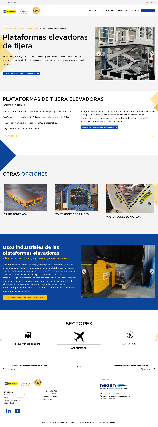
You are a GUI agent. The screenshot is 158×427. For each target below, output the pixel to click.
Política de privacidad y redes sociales (115, 396)
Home (5, 28)
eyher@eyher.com (49, 396)
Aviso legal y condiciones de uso (113, 393)
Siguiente (131, 367)
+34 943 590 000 (49, 391)
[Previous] (98, 53)
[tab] (79, 136)
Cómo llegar (47, 399)
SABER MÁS (11, 136)
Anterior (27, 367)
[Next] (152, 53)
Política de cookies (107, 399)
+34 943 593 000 (49, 394)
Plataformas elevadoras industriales (23, 28)
